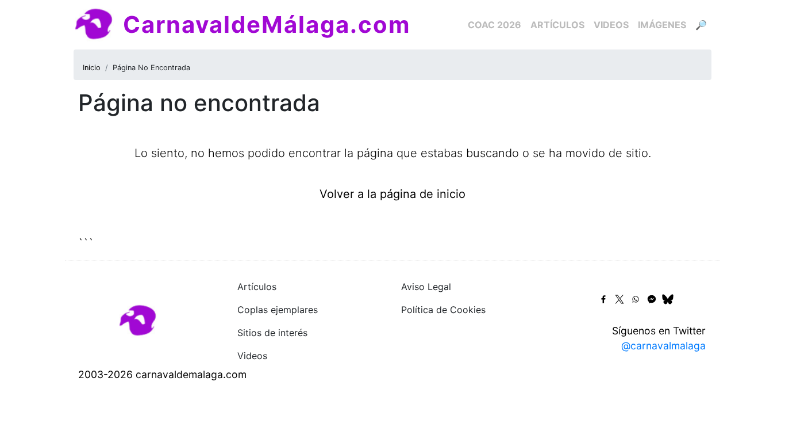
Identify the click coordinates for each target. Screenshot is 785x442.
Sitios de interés (272, 332)
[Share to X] (619, 299)
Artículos (557, 25)
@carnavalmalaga (663, 346)
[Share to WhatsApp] (635, 299)
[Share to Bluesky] (668, 299)
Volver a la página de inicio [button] (392, 194)
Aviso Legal (426, 286)
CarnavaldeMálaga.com (266, 24)
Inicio (92, 67)
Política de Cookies (443, 309)
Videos (611, 25)
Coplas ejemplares (277, 309)
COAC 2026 (494, 25)
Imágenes (662, 25)
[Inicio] (98, 24)
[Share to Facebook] (603, 299)
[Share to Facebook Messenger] (651, 299)
